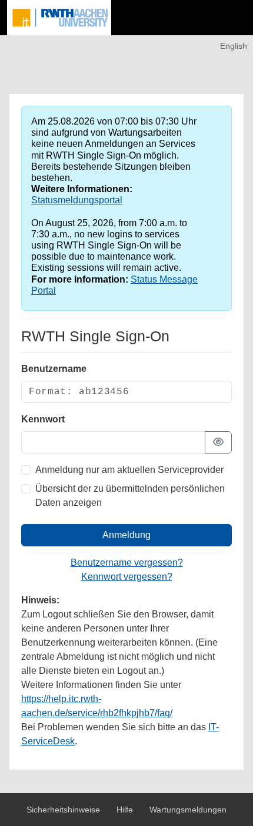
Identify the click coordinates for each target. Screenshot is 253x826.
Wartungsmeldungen (188, 809)
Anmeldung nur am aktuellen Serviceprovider (129, 470)
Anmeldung (126, 535)
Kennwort (43, 419)
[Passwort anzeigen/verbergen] (218, 442)
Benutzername (53, 369)
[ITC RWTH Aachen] (59, 17)
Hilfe (125, 809)
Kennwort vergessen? (126, 577)
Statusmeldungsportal (76, 200)
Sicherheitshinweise (64, 809)
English (233, 46)
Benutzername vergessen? (127, 563)
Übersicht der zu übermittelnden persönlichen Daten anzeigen (130, 495)
